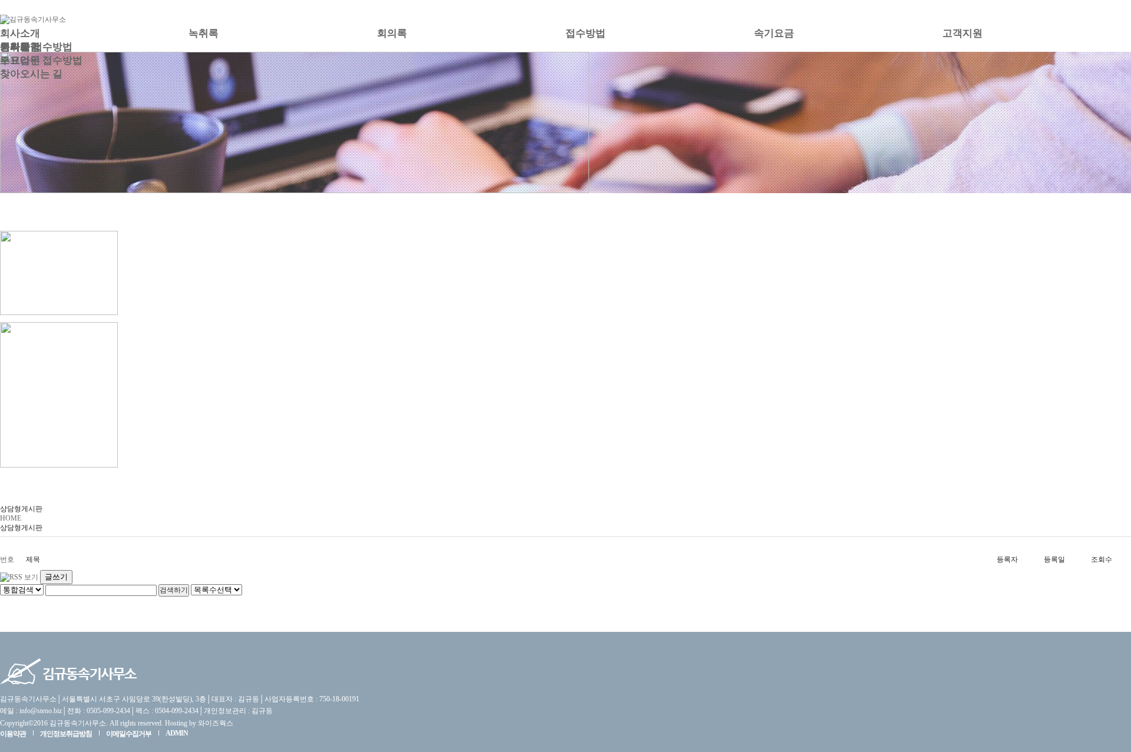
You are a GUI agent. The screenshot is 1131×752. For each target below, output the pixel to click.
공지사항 (20, 46)
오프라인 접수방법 (41, 60)
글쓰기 (56, 576)
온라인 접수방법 (36, 46)
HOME (10, 518)
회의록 (392, 33)
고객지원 (963, 33)
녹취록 (203, 33)
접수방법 (586, 33)
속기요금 (774, 33)
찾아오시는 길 (31, 73)
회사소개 (20, 33)
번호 (7, 559)
